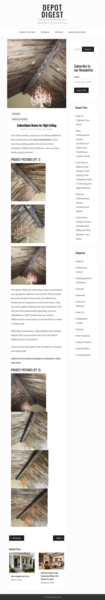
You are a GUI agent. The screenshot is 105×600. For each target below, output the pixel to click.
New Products (83, 335)
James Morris (46, 129)
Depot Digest (52, 11)
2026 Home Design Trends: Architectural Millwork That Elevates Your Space (49, 575)
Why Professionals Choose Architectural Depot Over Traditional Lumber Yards (83, 143)
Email (76, 77)
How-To (80, 312)
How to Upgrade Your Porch (20, 576)
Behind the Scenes (77, 32)
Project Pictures (27, 32)
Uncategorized (83, 355)
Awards (79, 261)
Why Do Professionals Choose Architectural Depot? (82, 202)
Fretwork (80, 295)
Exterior (45, 32)
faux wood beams (43, 139)
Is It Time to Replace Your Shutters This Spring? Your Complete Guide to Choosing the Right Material (84, 175)
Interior (59, 32)
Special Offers (83, 348)
